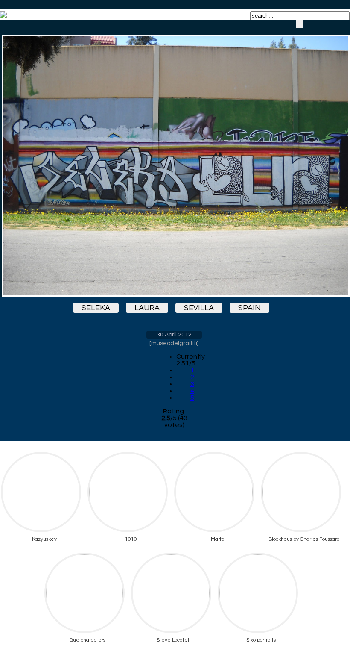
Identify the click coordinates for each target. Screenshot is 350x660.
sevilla (199, 308)
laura (147, 308)
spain (249, 308)
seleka (96, 308)
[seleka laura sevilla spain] (174, 158)
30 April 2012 (174, 335)
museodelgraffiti (174, 343)
